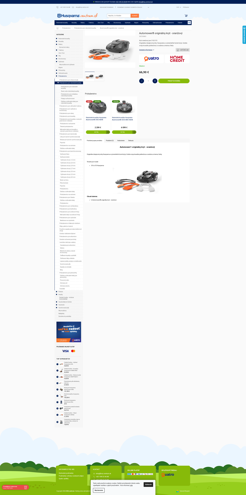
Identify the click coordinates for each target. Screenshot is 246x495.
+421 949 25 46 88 (121, 2)
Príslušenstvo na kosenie (67, 123)
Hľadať (134, 15)
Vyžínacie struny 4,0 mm (68, 177)
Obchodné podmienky (106, 7)
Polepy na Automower (68, 98)
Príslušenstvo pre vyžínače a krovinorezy (68, 109)
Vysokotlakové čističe (65, 302)
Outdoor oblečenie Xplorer (67, 233)
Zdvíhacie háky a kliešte (67, 258)
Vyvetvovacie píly (65, 264)
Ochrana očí (63, 283)
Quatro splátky (64, 479)
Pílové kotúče (64, 183)
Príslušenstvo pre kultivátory (68, 209)
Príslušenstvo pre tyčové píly (68, 134)
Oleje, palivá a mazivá (66, 226)
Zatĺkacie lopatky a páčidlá (68, 255)
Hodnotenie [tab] (120, 140)
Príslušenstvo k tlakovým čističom (70, 223)
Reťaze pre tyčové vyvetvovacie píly (71, 139)
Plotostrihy (62, 70)
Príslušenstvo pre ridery (67, 113)
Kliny (61, 270)
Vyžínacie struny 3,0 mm (68, 171)
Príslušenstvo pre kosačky (67, 116)
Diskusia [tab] (130, 140)
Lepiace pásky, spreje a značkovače (71, 261)
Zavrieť (152, 90)
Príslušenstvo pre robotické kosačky (70, 83)
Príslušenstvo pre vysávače (68, 217)
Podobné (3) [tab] (110, 140)
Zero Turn (62, 53)
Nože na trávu (64, 180)
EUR (178, 7)
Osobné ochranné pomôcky (68, 239)
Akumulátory (63, 310)
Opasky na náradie (65, 267)
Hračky (61, 294)
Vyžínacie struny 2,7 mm (68, 168)
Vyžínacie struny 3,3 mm (68, 174)
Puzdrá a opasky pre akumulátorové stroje (71, 230)
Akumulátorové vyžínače (66, 64)
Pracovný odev (64, 280)
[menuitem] (62, 22)
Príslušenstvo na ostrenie (67, 145)
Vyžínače (61, 61)
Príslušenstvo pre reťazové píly (69, 80)
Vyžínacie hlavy (64, 154)
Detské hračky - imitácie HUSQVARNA (66, 298)
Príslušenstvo (63, 76)
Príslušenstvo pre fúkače (67, 197)
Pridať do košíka (174, 81)
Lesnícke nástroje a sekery (68, 242)
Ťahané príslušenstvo (66, 126)
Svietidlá (62, 289)
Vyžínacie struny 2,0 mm (68, 163)
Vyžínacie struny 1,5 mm (68, 160)
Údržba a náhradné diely (67, 148)
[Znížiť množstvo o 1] (141, 80)
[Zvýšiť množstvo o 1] (155, 80)
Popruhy (62, 142)
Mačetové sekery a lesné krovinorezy (67, 251)
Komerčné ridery (64, 47)
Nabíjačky (61, 313)
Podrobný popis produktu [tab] (94, 140)
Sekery (62, 248)
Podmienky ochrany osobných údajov (129, 7)
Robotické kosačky (64, 38)
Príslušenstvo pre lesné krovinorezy (70, 151)
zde (131, 485)
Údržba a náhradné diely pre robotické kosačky (69, 102)
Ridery (60, 44)
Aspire (61, 67)
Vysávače (61, 305)
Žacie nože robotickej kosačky (70, 91)
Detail (96, 132)
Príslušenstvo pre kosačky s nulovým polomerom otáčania (71, 120)
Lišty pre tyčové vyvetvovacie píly (70, 137)
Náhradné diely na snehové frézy (70, 214)
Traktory (61, 50)
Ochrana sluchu (64, 286)
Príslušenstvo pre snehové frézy (69, 212)
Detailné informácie (145, 50)
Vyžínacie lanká (64, 157)
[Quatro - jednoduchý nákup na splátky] (68, 332)
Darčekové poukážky (65, 316)
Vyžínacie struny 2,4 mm (68, 165)
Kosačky (61, 41)
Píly (60, 56)
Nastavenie (99, 490)
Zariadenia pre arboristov (67, 245)
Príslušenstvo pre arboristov (68, 236)
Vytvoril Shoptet (185, 491)
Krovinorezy (62, 59)
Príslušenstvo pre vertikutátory (69, 206)
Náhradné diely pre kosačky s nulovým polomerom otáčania (69, 130)
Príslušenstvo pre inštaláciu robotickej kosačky (69, 95)
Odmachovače (63, 73)
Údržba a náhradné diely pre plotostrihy (68, 276)
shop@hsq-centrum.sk (146, 2)
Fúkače (61, 291)
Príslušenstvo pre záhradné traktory (70, 106)
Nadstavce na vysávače (67, 220)
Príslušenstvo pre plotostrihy (68, 273)
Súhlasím (148, 484)
